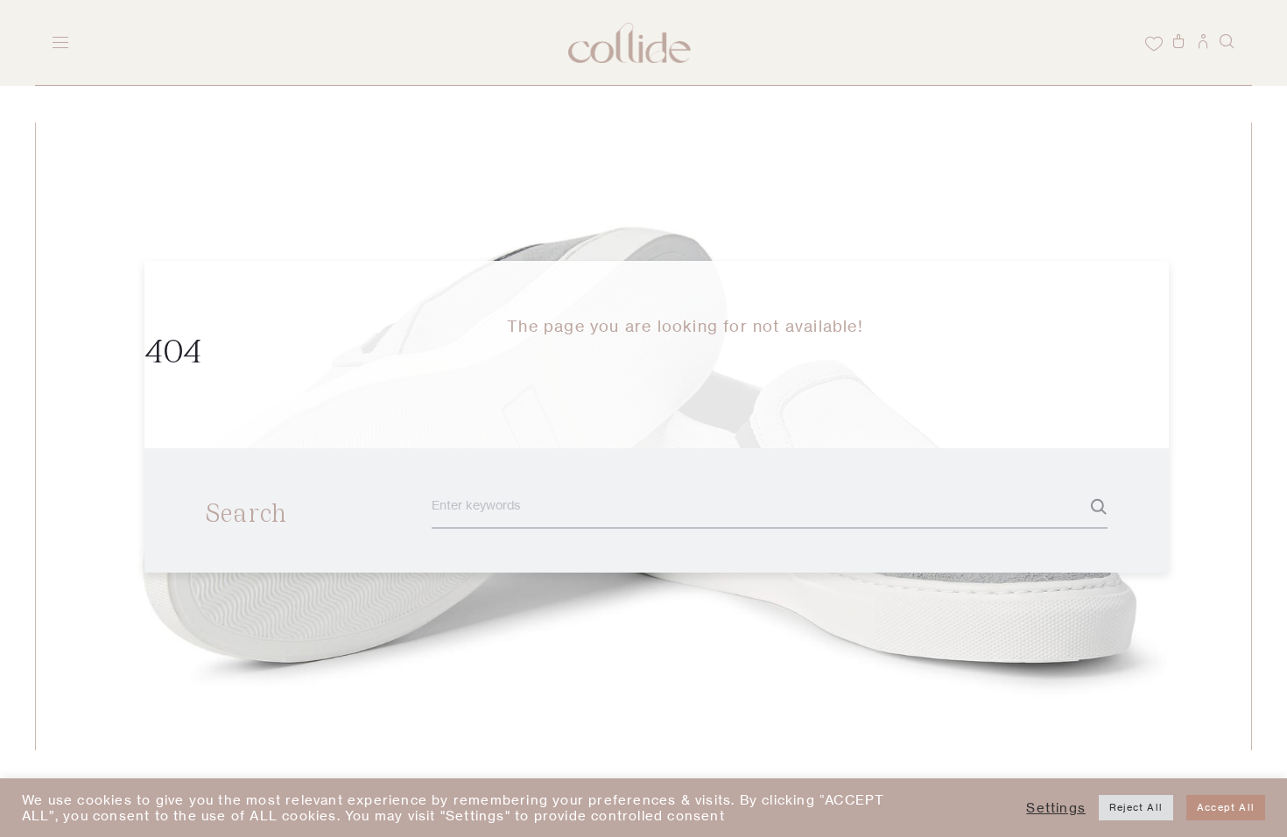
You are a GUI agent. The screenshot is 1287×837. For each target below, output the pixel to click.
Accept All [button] (1226, 807)
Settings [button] (1056, 808)
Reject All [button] (1136, 807)
